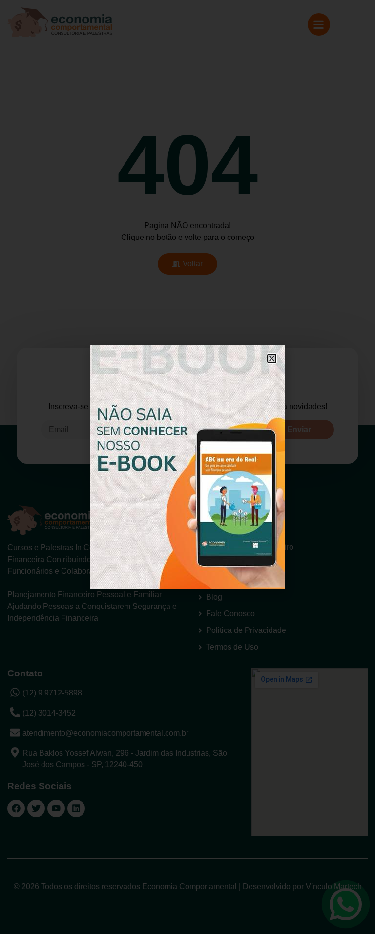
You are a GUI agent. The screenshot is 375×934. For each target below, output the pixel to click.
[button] (271, 358)
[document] (187, 467)
